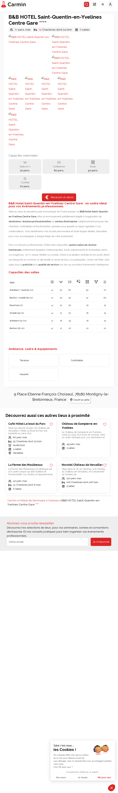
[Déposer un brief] (94, 4)
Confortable (77, 360)
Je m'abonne (101, 541)
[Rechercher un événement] (86, 4)
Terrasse (24, 360)
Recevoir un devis (62, 197)
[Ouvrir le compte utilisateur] (110, 4)
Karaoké (24, 374)
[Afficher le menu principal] (102, 4)
